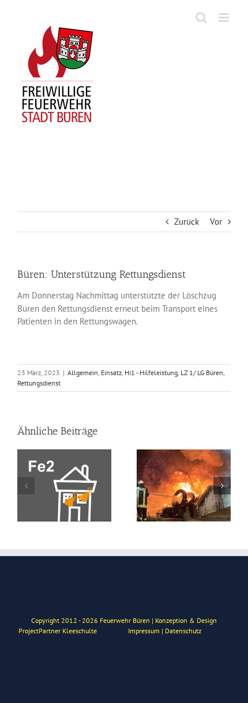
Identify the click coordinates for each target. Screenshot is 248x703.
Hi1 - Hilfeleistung (151, 372)
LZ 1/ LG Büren (202, 372)
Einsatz (111, 372)
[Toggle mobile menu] (225, 18)
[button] (26, 485)
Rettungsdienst (39, 383)
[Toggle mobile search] (201, 18)
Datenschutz (183, 630)
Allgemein (82, 372)
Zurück (186, 221)
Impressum (144, 630)
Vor (216, 221)
